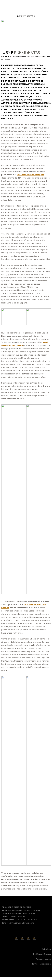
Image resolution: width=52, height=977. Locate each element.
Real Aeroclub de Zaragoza (30, 174)
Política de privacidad (42, 954)
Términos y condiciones (41, 964)
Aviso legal (46, 949)
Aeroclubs (22, 56)
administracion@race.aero (21, 923)
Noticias (30, 56)
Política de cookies (43, 959)
